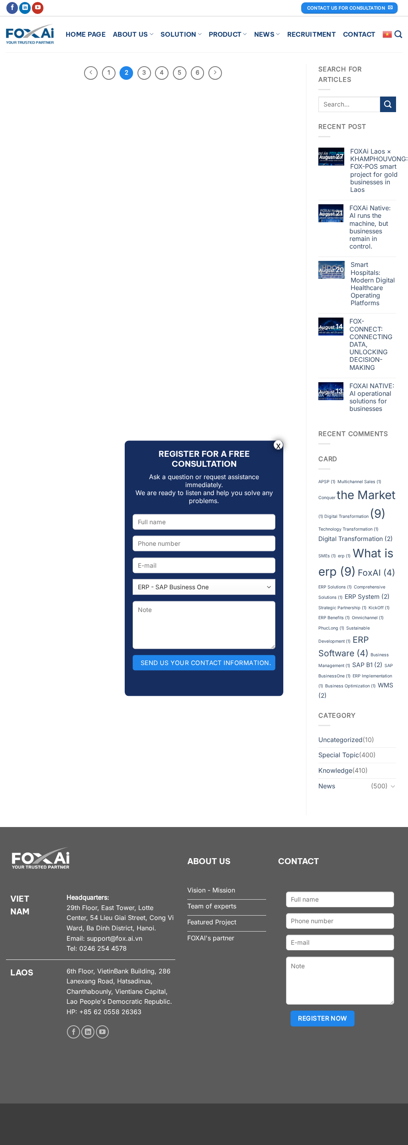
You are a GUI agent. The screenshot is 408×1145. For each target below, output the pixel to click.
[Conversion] (393, 786)
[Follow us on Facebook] (12, 8)
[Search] (398, 34)
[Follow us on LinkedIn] (25, 8)
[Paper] (388, 104)
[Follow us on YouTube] (37, 8)
